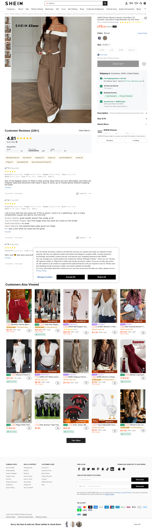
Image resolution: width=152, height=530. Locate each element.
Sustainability (10, 470)
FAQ (43, 485)
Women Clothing (27, 14)
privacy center (109, 494)
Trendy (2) (79, 158)
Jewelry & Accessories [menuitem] (126, 9)
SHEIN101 (9, 485)
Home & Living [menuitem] (111, 9)
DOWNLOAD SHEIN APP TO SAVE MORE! (132, 464)
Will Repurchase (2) (12, 158)
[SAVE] (144, 64)
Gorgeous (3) (39, 158)
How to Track (28, 479)
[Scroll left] (142, 9)
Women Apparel (15, 14)
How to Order (28, 476)
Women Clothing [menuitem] (37, 9)
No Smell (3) (27, 158)
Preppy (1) (9, 162)
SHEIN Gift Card (47, 482)
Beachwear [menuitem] (49, 9)
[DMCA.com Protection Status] (85, 514)
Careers (8, 479)
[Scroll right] (145, 9)
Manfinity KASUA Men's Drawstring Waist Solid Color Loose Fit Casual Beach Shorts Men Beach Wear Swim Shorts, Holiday (19, 324)
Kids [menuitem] (57, 9)
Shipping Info (28, 468)
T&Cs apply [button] (108, 88)
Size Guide (27, 482)
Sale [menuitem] (27, 9)
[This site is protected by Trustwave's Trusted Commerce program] (79, 514)
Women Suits (38, 14)
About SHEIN (10, 468)
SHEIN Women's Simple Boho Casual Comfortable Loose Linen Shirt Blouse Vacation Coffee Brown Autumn (104, 377)
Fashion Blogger (11, 473)
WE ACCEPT (81, 503)
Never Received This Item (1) (41, 162)
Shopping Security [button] (110, 93)
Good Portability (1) (65, 158)
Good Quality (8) (22, 162)
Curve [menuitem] (63, 9)
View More (76, 440)
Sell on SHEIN (28, 488)
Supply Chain (10, 476)
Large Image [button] (142, 33)
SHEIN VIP (27, 485)
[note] (47, 320)
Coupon (44, 479)
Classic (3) (51, 158)
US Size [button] (105, 45)
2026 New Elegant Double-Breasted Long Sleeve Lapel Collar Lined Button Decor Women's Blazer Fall (47, 324)
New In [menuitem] (20, 9)
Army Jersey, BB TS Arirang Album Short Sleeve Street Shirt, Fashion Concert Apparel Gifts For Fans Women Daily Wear (76, 425)
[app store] (119, 470)
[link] (131, 3)
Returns (26, 470)
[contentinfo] (112, 508)
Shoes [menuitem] (82, 9)
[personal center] (126, 3)
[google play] (123, 470)
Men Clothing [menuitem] (72, 9)
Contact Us (45, 468)
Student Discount (11, 482)
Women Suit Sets (49, 14)
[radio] (99, 38)
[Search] (105, 3)
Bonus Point (45, 473)
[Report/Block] (90, 193)
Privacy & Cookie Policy (123, 492)
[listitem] (19, 311)
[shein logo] (14, 3)
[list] (96, 469)
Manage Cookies (41, 517)
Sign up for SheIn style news (89, 475)
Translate (8, 187)
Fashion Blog (10, 488)
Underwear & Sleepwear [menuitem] (95, 9)
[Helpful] (77, 193)
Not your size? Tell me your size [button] (108, 58)
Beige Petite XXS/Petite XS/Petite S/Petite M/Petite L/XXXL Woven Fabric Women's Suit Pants (19, 425)
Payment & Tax (46, 470)
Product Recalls (47, 476)
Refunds (26, 473)
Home (7, 14)
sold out (118, 64)
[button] (140, 3)
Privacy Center (10, 517)
